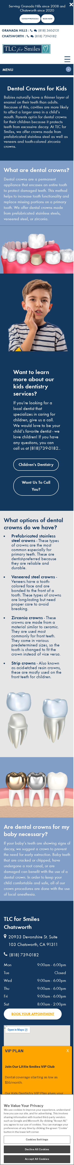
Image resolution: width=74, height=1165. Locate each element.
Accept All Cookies (37, 1158)
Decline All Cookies (37, 1149)
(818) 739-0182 (46, 36)
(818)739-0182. (44, 448)
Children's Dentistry (36, 464)
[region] (37, 1129)
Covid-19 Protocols (30, 19)
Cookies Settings (37, 1139)
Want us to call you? (36, 486)
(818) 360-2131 (48, 31)
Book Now (47, 19)
